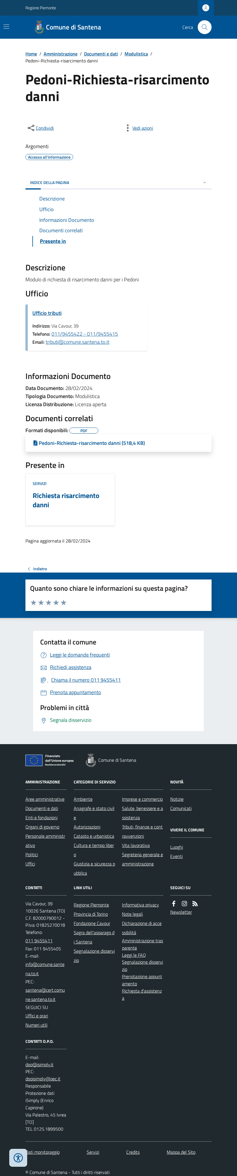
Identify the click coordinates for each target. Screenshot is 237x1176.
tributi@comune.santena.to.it (77, 342)
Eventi (176, 856)
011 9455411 (39, 940)
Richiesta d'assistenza (142, 994)
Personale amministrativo (45, 841)
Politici (31, 854)
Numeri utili (36, 1024)
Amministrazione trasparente (142, 944)
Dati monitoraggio (42, 1152)
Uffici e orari (36, 1015)
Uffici (30, 863)
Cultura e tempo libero (94, 850)
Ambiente (83, 799)
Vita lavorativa (136, 845)
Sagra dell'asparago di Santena (94, 937)
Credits (133, 1152)
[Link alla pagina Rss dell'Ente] (195, 903)
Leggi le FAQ (134, 955)
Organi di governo (42, 826)
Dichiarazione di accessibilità (142, 928)
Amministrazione (60, 53)
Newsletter (181, 912)
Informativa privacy (140, 904)
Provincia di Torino (91, 914)
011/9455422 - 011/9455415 (84, 334)
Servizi (40, 483)
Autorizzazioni (87, 826)
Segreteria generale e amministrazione (142, 859)
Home (31, 53)
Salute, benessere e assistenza (142, 813)
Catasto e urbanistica (94, 836)
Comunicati (181, 808)
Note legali (132, 914)
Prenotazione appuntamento (142, 980)
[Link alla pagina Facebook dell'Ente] (173, 903)
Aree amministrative (44, 799)
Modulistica (136, 53)
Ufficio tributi (47, 313)
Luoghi (176, 847)
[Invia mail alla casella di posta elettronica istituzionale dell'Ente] (46, 969)
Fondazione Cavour (92, 923)
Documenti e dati (101, 53)
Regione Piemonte (40, 8)
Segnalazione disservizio (94, 956)
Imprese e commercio (142, 799)
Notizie (177, 799)
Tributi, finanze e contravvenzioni (142, 831)
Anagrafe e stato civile (94, 813)
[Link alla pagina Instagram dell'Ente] (184, 903)
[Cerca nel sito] (202, 27)
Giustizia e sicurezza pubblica (94, 868)
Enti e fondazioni (41, 817)
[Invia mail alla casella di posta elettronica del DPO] (39, 1064)
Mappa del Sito (181, 1152)
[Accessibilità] (18, 1157)
